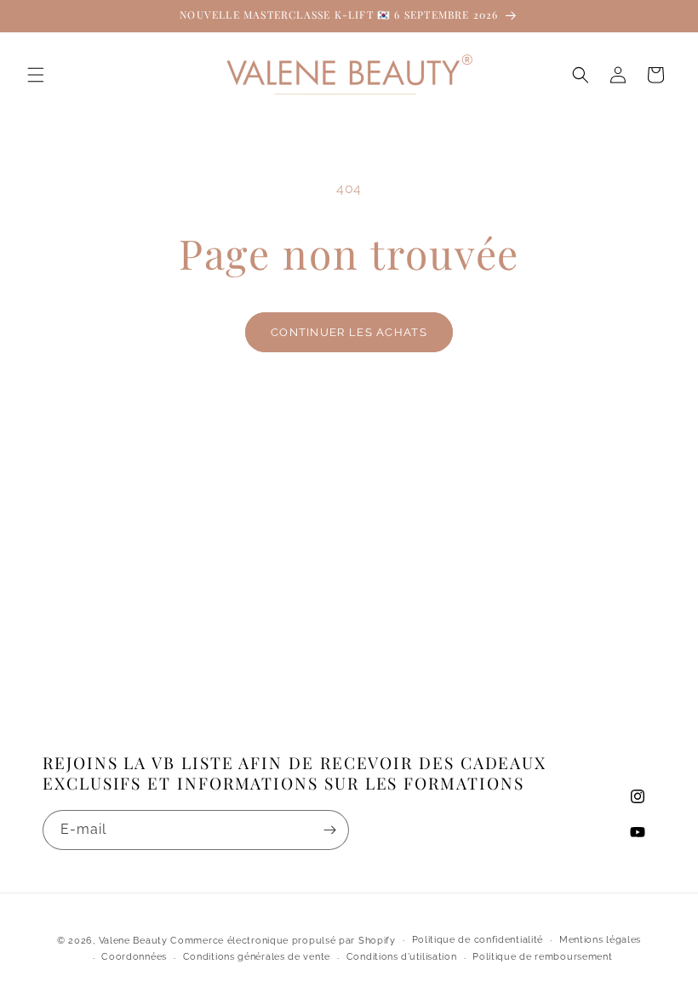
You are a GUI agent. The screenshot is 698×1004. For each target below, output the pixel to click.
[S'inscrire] (329, 830)
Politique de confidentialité (478, 939)
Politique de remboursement (542, 956)
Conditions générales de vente (256, 956)
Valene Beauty (133, 940)
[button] (35, 75)
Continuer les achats (349, 332)
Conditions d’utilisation (401, 956)
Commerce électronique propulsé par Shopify (282, 940)
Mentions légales (600, 939)
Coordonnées (134, 956)
